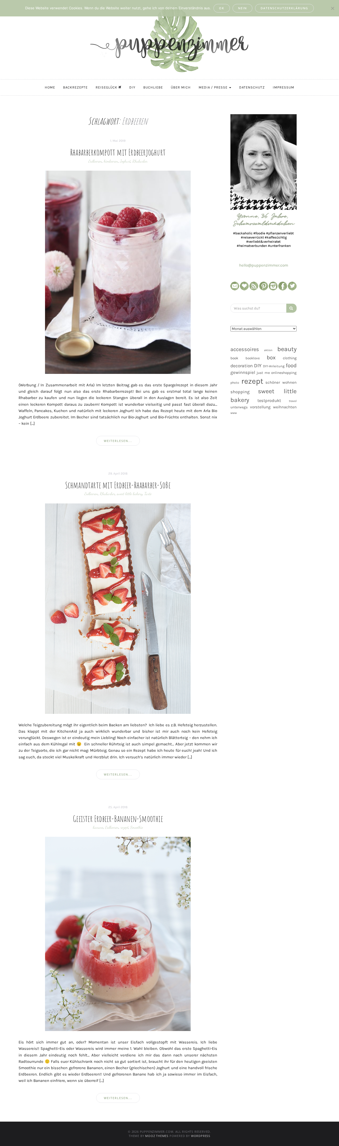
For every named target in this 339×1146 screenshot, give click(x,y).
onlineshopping (284, 373)
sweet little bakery (129, 493)
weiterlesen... (118, 441)
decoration (241, 365)
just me (263, 373)
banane (98, 827)
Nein (242, 8)
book (234, 358)
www (233, 413)
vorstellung (260, 407)
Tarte (147, 493)
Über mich (181, 87)
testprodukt (269, 400)
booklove (253, 358)
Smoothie (136, 827)
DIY (132, 87)
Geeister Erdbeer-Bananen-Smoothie (118, 818)
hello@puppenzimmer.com (263, 265)
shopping (239, 391)
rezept (124, 827)
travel (293, 401)
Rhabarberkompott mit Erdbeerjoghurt (118, 152)
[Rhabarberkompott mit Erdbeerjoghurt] (118, 272)
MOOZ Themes (156, 1136)
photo (234, 382)
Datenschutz (252, 87)
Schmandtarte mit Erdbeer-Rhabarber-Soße (118, 484)
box (271, 357)
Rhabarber (140, 161)
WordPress (200, 1136)
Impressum (283, 87)
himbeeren (111, 161)
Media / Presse (214, 87)
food (291, 365)
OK (221, 8)
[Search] (291, 308)
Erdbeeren (95, 161)
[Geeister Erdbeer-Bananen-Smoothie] (118, 933)
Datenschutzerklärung (284, 8)
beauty (287, 349)
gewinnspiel (242, 372)
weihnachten (285, 407)
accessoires (244, 349)
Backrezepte (75, 87)
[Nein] (332, 8)
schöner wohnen (281, 382)
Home (50, 87)
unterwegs (239, 407)
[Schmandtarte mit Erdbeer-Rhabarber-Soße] (118, 608)
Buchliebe (153, 87)
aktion (268, 350)
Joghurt (125, 161)
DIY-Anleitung (273, 366)
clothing (290, 358)
